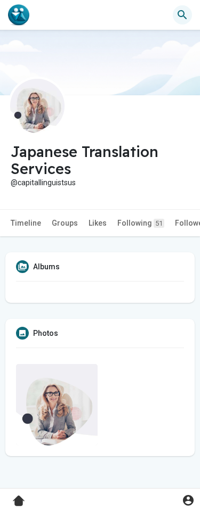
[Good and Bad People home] (18, 15)
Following (140, 223)
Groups (65, 223)
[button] (188, 500)
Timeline (26, 223)
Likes (98, 223)
